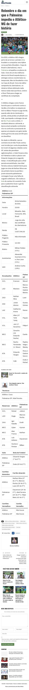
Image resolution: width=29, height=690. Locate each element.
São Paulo (7, 121)
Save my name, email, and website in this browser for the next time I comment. (15, 640)
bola (2, 181)
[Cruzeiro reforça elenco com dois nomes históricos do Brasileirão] (4, 665)
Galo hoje (18, 527)
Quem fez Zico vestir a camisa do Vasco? (18, 374)
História (4, 32)
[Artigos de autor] (14, 540)
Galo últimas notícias (6, 529)
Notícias (7, 573)
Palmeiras (5, 70)
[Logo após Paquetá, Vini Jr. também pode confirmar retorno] (4, 659)
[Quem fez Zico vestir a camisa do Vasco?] (4, 374)
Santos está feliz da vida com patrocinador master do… (17, 670)
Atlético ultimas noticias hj (21, 523)
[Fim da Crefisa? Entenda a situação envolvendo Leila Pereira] (4, 654)
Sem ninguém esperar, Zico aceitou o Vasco (16, 384)
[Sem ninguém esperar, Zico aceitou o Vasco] (4, 384)
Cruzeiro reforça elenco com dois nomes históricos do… (18, 664)
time (23, 60)
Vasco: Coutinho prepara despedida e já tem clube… (16, 676)
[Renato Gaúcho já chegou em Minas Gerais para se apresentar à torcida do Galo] (20, 589)
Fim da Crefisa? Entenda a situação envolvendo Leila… (16, 653)
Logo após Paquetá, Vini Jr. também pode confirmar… (16, 658)
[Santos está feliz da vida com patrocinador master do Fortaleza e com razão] (4, 671)
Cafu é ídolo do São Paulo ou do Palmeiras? (7, 556)
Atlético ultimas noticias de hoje (8, 523)
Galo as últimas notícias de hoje (8, 527)
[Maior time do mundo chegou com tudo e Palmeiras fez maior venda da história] (8, 589)
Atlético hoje (22, 521)
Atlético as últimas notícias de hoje (12, 521)
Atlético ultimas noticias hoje (7, 525)
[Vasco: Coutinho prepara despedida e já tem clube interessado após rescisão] (4, 677)
